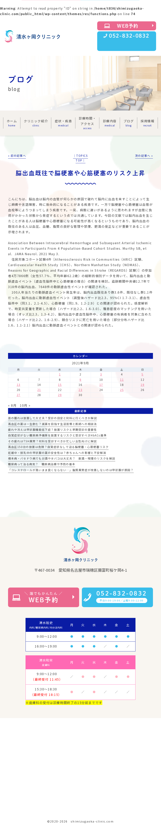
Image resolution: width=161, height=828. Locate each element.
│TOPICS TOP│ (80, 158)
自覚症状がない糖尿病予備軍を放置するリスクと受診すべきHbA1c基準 (57, 435)
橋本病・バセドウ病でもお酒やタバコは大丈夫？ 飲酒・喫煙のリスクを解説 (61, 458)
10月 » (25, 405)
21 (39, 390)
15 (60, 385)
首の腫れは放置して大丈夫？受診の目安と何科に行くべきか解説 (52, 418)
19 (142, 385)
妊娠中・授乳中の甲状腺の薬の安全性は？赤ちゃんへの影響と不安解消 (57, 453)
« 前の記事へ (17, 156)
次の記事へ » (144, 156)
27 (18, 395)
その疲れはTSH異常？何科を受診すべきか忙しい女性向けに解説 (52, 441)
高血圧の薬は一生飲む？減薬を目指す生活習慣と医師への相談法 (52, 424)
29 (60, 395)
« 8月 (12, 405)
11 (122, 380)
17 (101, 385)
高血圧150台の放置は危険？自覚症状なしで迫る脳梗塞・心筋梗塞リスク (58, 447)
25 (122, 390)
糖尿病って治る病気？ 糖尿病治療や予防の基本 (41, 464)
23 (80, 390)
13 (18, 385)
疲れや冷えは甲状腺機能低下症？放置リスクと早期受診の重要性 (52, 430)
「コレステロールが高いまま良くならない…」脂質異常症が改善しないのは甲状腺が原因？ (71, 470)
